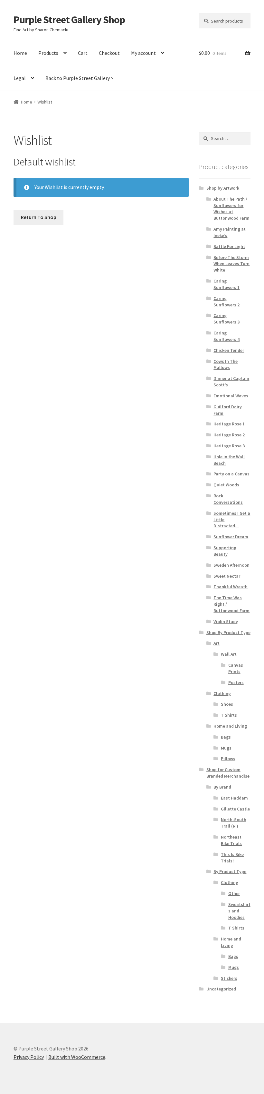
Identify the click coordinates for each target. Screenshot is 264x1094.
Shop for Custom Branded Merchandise (228, 773)
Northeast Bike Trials (231, 840)
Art (216, 643)
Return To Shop (38, 217)
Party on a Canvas (231, 474)
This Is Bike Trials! (232, 857)
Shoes (227, 704)
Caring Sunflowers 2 (226, 301)
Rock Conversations (228, 499)
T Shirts (229, 715)
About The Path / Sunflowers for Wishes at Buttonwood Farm (231, 208)
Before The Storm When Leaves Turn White (231, 263)
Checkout (109, 53)
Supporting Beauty (224, 551)
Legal (20, 78)
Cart (83, 53)
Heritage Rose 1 (229, 424)
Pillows (228, 758)
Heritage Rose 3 (229, 446)
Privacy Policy (29, 1057)
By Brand (222, 787)
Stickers (229, 978)
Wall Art (229, 654)
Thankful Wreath (230, 587)
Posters (236, 682)
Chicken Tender (228, 350)
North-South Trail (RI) (233, 823)
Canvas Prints (235, 668)
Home (20, 53)
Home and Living (230, 726)
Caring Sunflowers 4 (226, 336)
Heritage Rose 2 (229, 435)
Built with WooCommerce (76, 1057)
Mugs (226, 748)
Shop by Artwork (222, 188)
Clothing (222, 693)
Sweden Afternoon (231, 565)
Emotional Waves (230, 396)
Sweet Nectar (226, 576)
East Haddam (234, 798)
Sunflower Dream (230, 537)
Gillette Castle (235, 809)
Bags (226, 737)
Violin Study (225, 621)
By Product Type (229, 871)
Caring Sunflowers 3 (226, 319)
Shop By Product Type (228, 632)
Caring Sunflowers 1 (226, 284)
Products (48, 53)
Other (234, 893)
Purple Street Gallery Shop (69, 19)
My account (143, 53)
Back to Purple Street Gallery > (79, 78)
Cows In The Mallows (225, 364)
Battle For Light (229, 246)
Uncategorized (221, 989)
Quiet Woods (226, 485)
